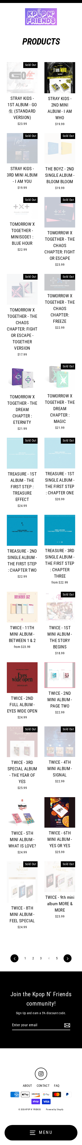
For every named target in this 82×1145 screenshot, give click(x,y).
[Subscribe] (66, 1025)
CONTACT (43, 1085)
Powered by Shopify (55, 1109)
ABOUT (27, 1085)
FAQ (56, 1085)
